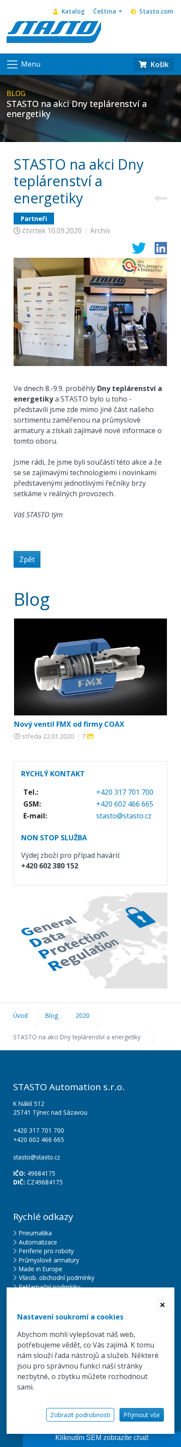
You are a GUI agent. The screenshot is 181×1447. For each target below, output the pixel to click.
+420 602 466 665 (124, 804)
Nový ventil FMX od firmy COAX (69, 724)
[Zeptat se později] (162, 1305)
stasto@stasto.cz (124, 816)
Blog (51, 1015)
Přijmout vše (141, 1415)
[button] (108, 11)
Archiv (100, 230)
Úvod (20, 1015)
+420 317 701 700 (124, 792)
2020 (83, 1015)
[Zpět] (161, 198)
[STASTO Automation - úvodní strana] (54, 31)
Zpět (27, 559)
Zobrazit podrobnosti (80, 1415)
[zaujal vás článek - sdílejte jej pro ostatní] (135, 251)
